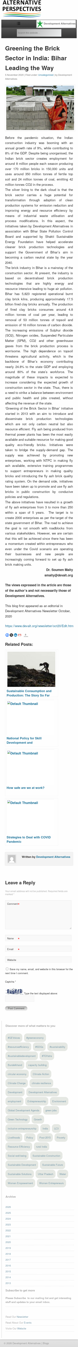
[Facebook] (7, 635)
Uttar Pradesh (45, 1174)
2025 (8, 1213)
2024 (8, 1218)
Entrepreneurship (36, 1101)
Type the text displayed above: (41, 993)
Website (11, 960)
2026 (8, 1207)
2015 (8, 1271)
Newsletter (22, 1316)
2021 (8, 1236)
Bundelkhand (15, 1065)
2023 (8, 1224)
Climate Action (41, 1074)
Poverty (61, 1137)
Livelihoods (14, 1137)
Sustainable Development (22, 1165)
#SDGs (39, 1047)
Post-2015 (45, 1137)
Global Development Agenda (23, 1110)
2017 (8, 1259)
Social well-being (17, 1155)
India (45, 1128)
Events (28, 1322)
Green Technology (18, 1119)
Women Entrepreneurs (51, 1183)
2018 (8, 1254)
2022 (8, 1230)
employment (14, 1101)
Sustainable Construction (46, 1155)
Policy (29, 1137)
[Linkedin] (15, 635)
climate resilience (41, 1083)
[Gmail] (19, 635)
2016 (8, 1265)
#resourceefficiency (18, 1047)
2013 (8, 1283)
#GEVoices (14, 1037)
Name (13, 939)
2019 (8, 1248)
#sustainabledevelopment (22, 1056)
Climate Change (17, 1083)
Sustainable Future (52, 1165)
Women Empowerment (20, 1183)
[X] (11, 635)
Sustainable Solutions (20, 1174)
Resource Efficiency (19, 1146)
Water (62, 1174)
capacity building (37, 1065)
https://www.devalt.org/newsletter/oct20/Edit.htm (39, 625)
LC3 (56, 1128)
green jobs (51, 1110)
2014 (8, 1277)
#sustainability (57, 1047)
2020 (8, 1242)
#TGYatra (47, 1056)
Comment (13, 904)
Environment (59, 1101)
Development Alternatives (53, 857)
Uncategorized (45, 74)
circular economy (17, 1074)
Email (13, 950)
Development (15, 1092)
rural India (41, 1146)
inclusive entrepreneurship (22, 1128)
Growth (38, 1119)
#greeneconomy (35, 1037)
